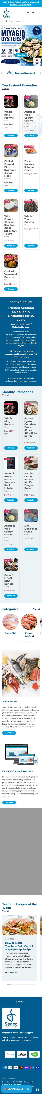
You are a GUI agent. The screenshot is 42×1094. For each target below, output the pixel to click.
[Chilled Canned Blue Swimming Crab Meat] (11, 150)
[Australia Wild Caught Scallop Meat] (31, 101)
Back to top (20, 1002)
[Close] (28, 1089)
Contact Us (17, 1084)
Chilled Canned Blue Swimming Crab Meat (10, 168)
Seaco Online (11, 1078)
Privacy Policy (6, 1082)
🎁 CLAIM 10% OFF (14, 1089)
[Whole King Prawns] (11, 101)
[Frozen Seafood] (29, 622)
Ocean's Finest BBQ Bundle (9, 579)
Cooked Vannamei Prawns (10, 274)
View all (5, 88)
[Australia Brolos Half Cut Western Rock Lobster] (11, 463)
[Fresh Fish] (10, 622)
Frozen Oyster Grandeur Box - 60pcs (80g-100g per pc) (30, 427)
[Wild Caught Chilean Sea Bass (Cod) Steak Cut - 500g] (11, 205)
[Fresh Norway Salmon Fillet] (31, 150)
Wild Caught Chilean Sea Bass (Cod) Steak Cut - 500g (10, 225)
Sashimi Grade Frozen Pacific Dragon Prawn (29, 481)
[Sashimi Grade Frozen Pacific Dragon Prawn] (31, 463)
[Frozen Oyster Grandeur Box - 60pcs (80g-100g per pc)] (31, 408)
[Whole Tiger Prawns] (31, 205)
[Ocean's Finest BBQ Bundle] (11, 564)
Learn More (9, 733)
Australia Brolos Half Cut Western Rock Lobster (9, 481)
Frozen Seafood (29, 635)
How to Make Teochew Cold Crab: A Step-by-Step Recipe (19, 946)
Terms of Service (29, 1082)
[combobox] (21, 21)
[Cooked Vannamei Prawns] (11, 261)
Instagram (34, 1086)
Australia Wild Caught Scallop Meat (29, 117)
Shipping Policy (7, 1084)
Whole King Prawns (9, 114)
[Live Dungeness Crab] (31, 515)
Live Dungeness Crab (30, 528)
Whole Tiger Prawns (29, 219)
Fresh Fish (11, 633)
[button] (33, 13)
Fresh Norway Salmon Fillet (29, 165)
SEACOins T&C (17, 1082)
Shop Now (21, 55)
